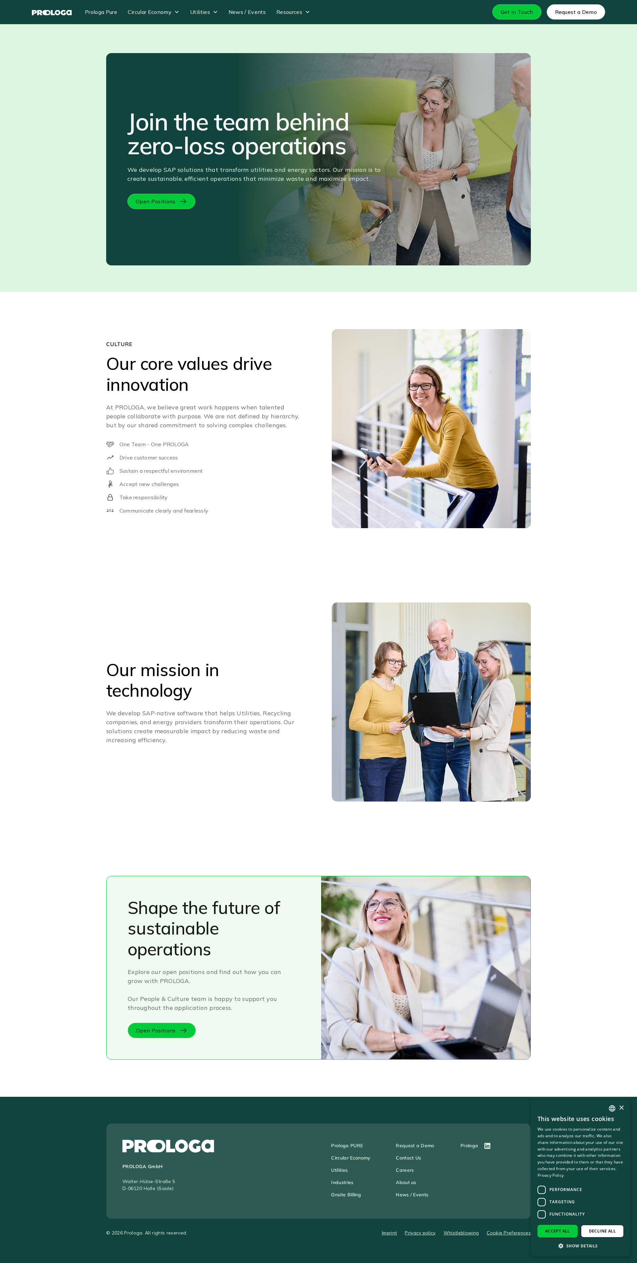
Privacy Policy (550, 1175)
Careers (405, 1170)
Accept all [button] (557, 1231)
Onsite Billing (346, 1195)
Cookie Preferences (509, 1233)
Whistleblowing (461, 1233)
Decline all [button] (602, 1231)
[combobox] (612, 1108)
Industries (342, 1182)
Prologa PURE (347, 1146)
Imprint (389, 1233)
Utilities (200, 12)
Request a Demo (415, 1146)
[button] (153, 12)
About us (406, 1182)
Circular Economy (150, 12)
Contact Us (408, 1158)
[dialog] (580, 1178)
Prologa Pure (101, 12)
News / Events (247, 12)
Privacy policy (420, 1233)
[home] (52, 12)
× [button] (621, 1107)
